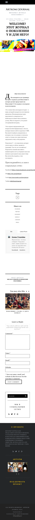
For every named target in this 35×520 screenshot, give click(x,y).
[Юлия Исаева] (20, 469)
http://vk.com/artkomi (14, 173)
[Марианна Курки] (10, 469)
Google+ (22, 249)
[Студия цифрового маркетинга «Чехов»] (17, 516)
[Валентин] (10, 464)
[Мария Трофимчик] (15, 464)
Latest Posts (23, 231)
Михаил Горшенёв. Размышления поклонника (17, 279)
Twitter (17, 211)
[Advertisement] (17, 72)
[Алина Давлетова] (20, 464)
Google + (17, 217)
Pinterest (17, 214)
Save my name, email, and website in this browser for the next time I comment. (16, 376)
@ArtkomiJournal (15, 181)
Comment (9, 333)
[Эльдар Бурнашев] (25, 469)
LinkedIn (17, 219)
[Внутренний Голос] (25, 464)
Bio (11, 231)
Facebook (17, 208)
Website (8, 367)
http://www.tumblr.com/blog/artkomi (18, 177)
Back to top (17, 511)
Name (7, 353)
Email (17, 222)
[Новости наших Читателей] (15, 469)
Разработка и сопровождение (17, 514)
